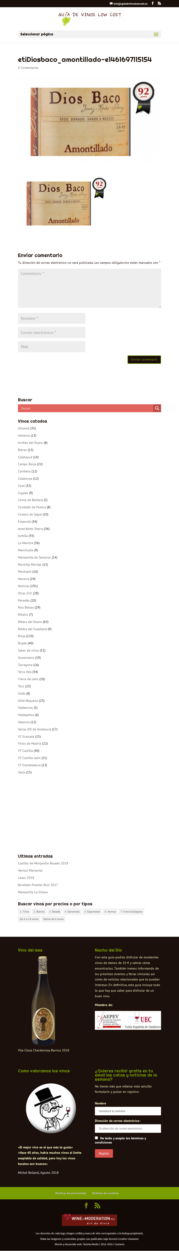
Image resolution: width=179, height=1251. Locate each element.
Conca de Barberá (30, 500)
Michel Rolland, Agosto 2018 (38, 1173)
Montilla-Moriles (29, 564)
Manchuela (25, 550)
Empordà (24, 521)
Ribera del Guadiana (32, 629)
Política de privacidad (70, 1193)
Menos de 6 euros (53, 919)
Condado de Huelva (32, 507)
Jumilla (23, 536)
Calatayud (25, 457)
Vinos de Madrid (29, 743)
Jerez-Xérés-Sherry (30, 529)
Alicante (23, 428)
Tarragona (25, 665)
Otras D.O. (25, 593)
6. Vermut (110, 911)
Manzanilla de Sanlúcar (34, 557)
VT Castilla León (29, 758)
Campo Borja (27, 464)
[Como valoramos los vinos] (51, 1131)
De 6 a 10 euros (29, 919)
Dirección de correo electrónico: (117, 1121)
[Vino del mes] (43, 1001)
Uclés (21, 693)
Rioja (21, 636)
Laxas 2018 (26, 878)
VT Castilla (25, 751)
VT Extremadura (29, 765)
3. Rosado (54, 911)
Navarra (23, 579)
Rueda (22, 643)
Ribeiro (23, 614)
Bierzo (22, 450)
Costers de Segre (30, 514)
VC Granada (26, 736)
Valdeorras (25, 708)
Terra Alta (24, 672)
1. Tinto (24, 911)
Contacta (119, 1244)
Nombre (100, 1103)
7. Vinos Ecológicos (131, 911)
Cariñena (24, 471)
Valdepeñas (26, 715)
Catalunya (25, 478)
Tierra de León (28, 679)
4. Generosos (72, 911)
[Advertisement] (89, 814)
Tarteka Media (90, 1244)
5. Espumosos (92, 911)
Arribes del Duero (30, 443)
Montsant (24, 571)
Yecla (21, 772)
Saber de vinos (28, 650)
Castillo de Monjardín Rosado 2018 (43, 863)
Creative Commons (128, 1239)
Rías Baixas (26, 607)
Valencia (24, 722)
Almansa (24, 435)
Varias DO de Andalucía (34, 729)
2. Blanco (39, 911)
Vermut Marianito (30, 870)
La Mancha (25, 543)
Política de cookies (105, 1193)
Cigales (23, 493)
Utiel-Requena (28, 701)
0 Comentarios (28, 68)
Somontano (26, 658)
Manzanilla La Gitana (33, 892)
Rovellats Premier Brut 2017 (38, 885)
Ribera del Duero (30, 622)
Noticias (23, 586)
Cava (21, 486)
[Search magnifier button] (157, 408)
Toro (21, 686)
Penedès (24, 600)
